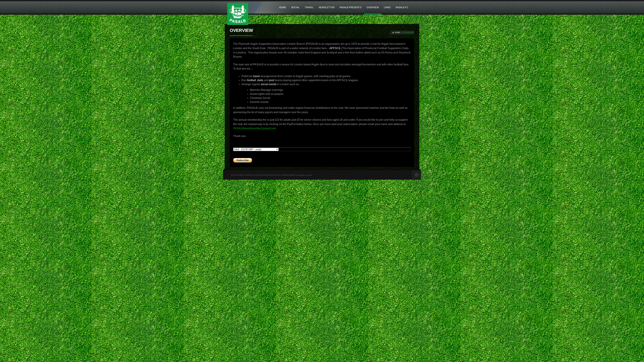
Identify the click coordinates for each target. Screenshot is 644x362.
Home (282, 7)
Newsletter (327, 7)
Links (387, 7)
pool (271, 80)
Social (295, 7)
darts (260, 80)
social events (268, 84)
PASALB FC (402, 7)
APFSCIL (335, 48)
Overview (372, 7)
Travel (309, 7)
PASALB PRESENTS (350, 7)
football (251, 80)
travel (256, 76)
